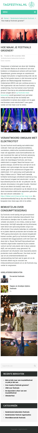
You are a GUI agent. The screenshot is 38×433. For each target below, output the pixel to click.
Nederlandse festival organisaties (18, 415)
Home (6, 18)
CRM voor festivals (12, 388)
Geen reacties (5, 61)
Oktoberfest (10, 396)
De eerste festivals (17, 276)
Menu (5, 12)
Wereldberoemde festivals (15, 418)
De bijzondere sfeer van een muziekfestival (16, 392)
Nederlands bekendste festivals (22, 18)
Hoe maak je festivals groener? (17, 385)
